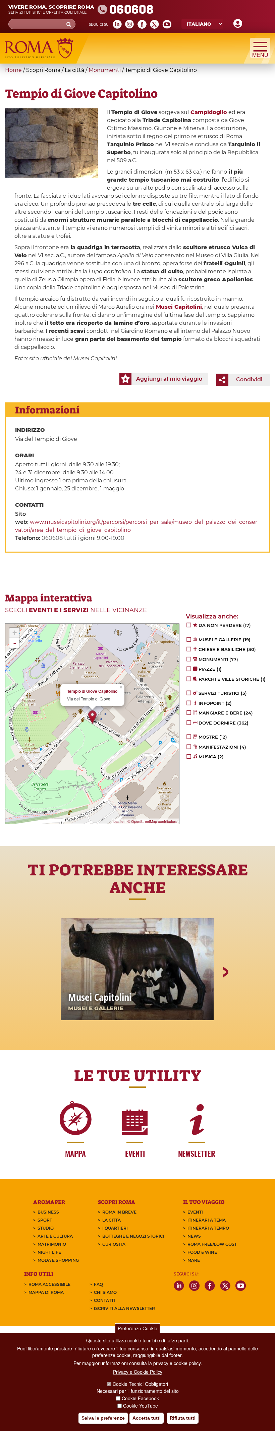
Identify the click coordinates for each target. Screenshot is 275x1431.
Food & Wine (202, 1252)
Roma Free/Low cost (212, 1244)
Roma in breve (119, 1212)
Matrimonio (52, 1244)
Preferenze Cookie (137, 1328)
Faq (98, 1284)
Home (13, 70)
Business (48, 1212)
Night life (49, 1252)
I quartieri (115, 1228)
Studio (46, 1228)
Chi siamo (105, 1292)
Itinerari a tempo (208, 1228)
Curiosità (113, 1244)
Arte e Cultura (55, 1236)
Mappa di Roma (46, 1292)
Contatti (104, 1300)
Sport (45, 1220)
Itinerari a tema (206, 1220)
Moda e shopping (58, 1260)
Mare (193, 1260)
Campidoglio (208, 112)
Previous (51, 995)
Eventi (195, 1212)
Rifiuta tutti (183, 1418)
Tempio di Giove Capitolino (92, 691)
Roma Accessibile (49, 1284)
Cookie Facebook (140, 1398)
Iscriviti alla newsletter (124, 1308)
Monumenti (105, 70)
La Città (111, 1220)
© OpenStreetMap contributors (152, 821)
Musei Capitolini (178, 307)
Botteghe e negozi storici (133, 1236)
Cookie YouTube (140, 1405)
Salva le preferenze (103, 1418)
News (194, 1236)
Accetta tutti (146, 1418)
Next (225, 995)
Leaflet (118, 821)
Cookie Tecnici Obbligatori (140, 1383)
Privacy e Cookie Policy (137, 1371)
